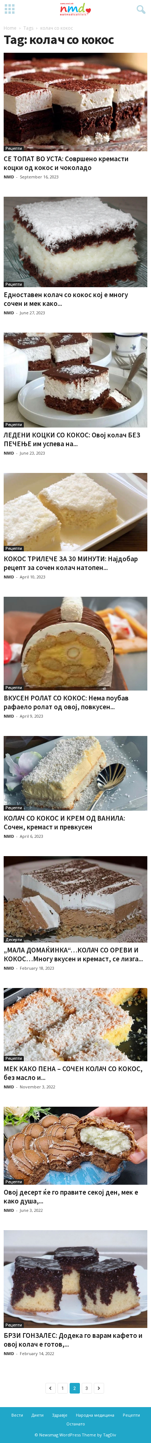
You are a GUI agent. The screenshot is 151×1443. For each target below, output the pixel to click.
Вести (17, 1415)
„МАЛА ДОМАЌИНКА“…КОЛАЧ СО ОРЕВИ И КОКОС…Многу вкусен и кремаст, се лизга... (73, 954)
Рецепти (13, 148)
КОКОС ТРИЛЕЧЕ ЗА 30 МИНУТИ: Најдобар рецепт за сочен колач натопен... (71, 563)
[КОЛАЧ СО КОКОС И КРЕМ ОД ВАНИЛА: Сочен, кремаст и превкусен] (75, 773)
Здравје (59, 1415)
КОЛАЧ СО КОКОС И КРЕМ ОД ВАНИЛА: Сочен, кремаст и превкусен (64, 822)
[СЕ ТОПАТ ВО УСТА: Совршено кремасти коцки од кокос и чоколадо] (75, 102)
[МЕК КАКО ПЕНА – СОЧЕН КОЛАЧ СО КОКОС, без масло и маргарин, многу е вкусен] (75, 1024)
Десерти (13, 939)
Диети (38, 1415)
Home (10, 28)
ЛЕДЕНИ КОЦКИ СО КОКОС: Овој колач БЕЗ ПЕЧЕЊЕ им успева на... (72, 439)
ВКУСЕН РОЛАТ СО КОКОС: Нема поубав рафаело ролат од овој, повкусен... (66, 702)
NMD (9, 177)
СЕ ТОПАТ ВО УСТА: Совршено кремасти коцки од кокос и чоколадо (66, 163)
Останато (75, 1424)
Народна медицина (95, 1415)
